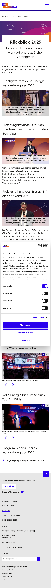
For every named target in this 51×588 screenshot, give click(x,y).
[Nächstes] (13, 384)
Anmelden (9, 486)
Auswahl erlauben (25, 333)
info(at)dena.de (8, 543)
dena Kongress (8, 16)
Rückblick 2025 (23, 16)
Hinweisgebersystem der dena (14, 567)
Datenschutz (7, 573)
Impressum (7, 576)
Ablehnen (25, 340)
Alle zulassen (25, 325)
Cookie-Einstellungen (10, 570)
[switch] (45, 293)
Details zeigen (38, 317)
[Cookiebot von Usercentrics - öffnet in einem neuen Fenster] (38, 245)
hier (10, 112)
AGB (4, 580)
